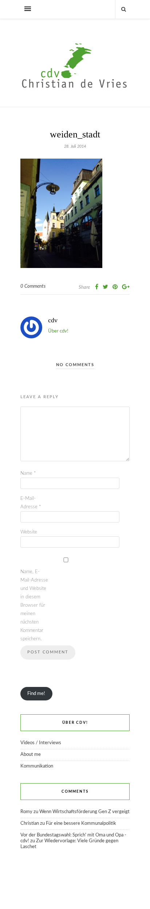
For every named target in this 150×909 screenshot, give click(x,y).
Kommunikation (36, 766)
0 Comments (33, 286)
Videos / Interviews (40, 743)
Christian (29, 823)
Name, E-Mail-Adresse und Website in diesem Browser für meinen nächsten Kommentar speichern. (34, 605)
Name (28, 473)
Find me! (36, 693)
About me (30, 754)
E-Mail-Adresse (30, 502)
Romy (26, 811)
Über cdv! (58, 331)
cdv (53, 320)
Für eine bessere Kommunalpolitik (81, 823)
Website (28, 532)
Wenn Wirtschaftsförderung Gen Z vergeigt (84, 811)
